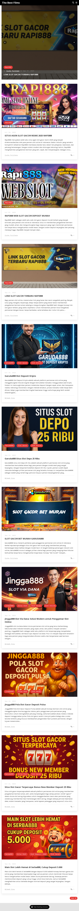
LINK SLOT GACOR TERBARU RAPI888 (24, 296)
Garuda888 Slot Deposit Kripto (20, 376)
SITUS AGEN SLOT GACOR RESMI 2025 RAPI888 (25, 74)
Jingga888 (9, 606)
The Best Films (11, 2)
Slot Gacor (22, 363)
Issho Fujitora (12, 71)
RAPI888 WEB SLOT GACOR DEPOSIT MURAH (27, 215)
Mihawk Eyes (10, 398)
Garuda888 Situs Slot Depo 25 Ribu (22, 458)
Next (72, 898)
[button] (76, 3)
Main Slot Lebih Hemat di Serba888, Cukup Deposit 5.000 (33, 867)
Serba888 (9, 854)
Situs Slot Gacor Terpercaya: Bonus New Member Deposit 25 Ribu (38, 787)
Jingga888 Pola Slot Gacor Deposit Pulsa (25, 704)
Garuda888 (9, 363)
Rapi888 (8, 67)
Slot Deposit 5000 (38, 854)
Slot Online (36, 363)
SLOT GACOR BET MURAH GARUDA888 (24, 538)
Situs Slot (22, 606)
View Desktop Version (40, 907)
